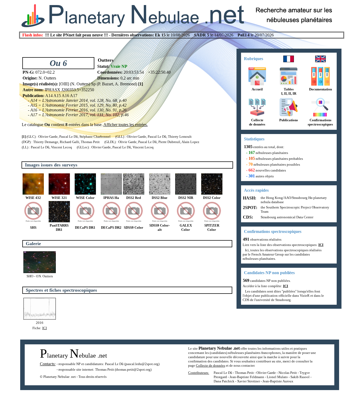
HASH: (249, 198)
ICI (44, 328)
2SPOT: (249, 207)
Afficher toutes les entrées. (125, 124)
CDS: (247, 217)
